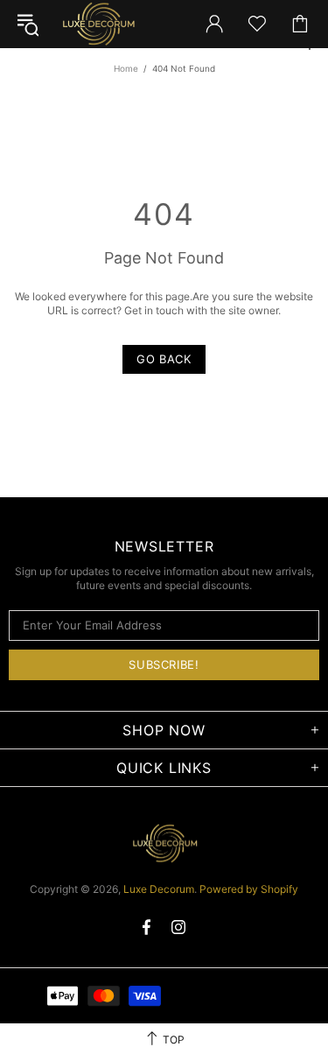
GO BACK (164, 359)
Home (126, 68)
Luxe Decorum (98, 24)
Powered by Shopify (248, 889)
